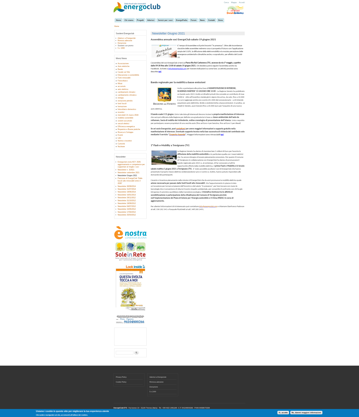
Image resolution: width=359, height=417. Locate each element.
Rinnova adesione (125, 40)
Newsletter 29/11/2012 (127, 198)
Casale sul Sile (124, 72)
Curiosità (121, 144)
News (202, 20)
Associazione (123, 63)
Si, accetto (283, 413)
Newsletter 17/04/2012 (127, 212)
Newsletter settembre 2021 (128, 172)
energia (121, 98)
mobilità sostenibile (125, 118)
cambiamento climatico (127, 95)
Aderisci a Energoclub (126, 38)
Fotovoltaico (123, 81)
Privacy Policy (121, 377)
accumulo (122, 86)
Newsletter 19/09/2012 (127, 203)
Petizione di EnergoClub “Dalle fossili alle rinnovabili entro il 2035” (130, 180)
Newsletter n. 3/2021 (126, 170)
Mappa (234, 2)
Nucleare (121, 146)
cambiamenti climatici (126, 92)
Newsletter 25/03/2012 (127, 215)
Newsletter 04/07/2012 (127, 206)
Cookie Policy (121, 382)
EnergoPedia (181, 20)
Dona (220, 20)
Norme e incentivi (125, 141)
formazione (122, 106)
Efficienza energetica (126, 126)
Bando (120, 69)
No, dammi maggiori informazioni (306, 413)
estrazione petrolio (125, 101)
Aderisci (150, 20)
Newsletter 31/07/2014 (127, 189)
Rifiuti (120, 83)
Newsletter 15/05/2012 (127, 209)
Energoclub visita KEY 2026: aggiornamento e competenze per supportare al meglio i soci (131, 164)
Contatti (211, 20)
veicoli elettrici (123, 123)
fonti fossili (122, 103)
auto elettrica (123, 89)
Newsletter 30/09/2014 (127, 186)
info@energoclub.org (177, 69)
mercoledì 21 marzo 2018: (128, 115)
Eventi (120, 135)
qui (159, 72)
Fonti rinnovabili (124, 78)
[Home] (137, 7)
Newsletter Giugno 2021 (127, 175)
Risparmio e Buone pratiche (129, 129)
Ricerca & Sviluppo (125, 132)
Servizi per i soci (165, 20)
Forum (193, 20)
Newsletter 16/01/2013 (127, 195)
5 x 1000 (121, 48)
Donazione (122, 43)
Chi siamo (129, 20)
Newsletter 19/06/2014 (127, 192)
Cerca (226, 2)
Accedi (242, 2)
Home (118, 20)
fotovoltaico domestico (127, 109)
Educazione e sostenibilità (128, 75)
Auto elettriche (123, 66)
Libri (119, 138)
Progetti (140, 20)
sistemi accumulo (125, 121)
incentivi (121, 112)
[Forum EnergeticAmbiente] (235, 13)
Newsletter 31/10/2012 (127, 200)
